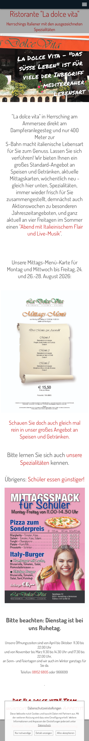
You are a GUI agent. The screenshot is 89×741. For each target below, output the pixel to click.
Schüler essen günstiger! (56, 479)
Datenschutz (44, 725)
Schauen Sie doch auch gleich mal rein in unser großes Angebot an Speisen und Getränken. (44, 429)
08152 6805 (40, 672)
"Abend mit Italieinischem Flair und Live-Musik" (51, 230)
